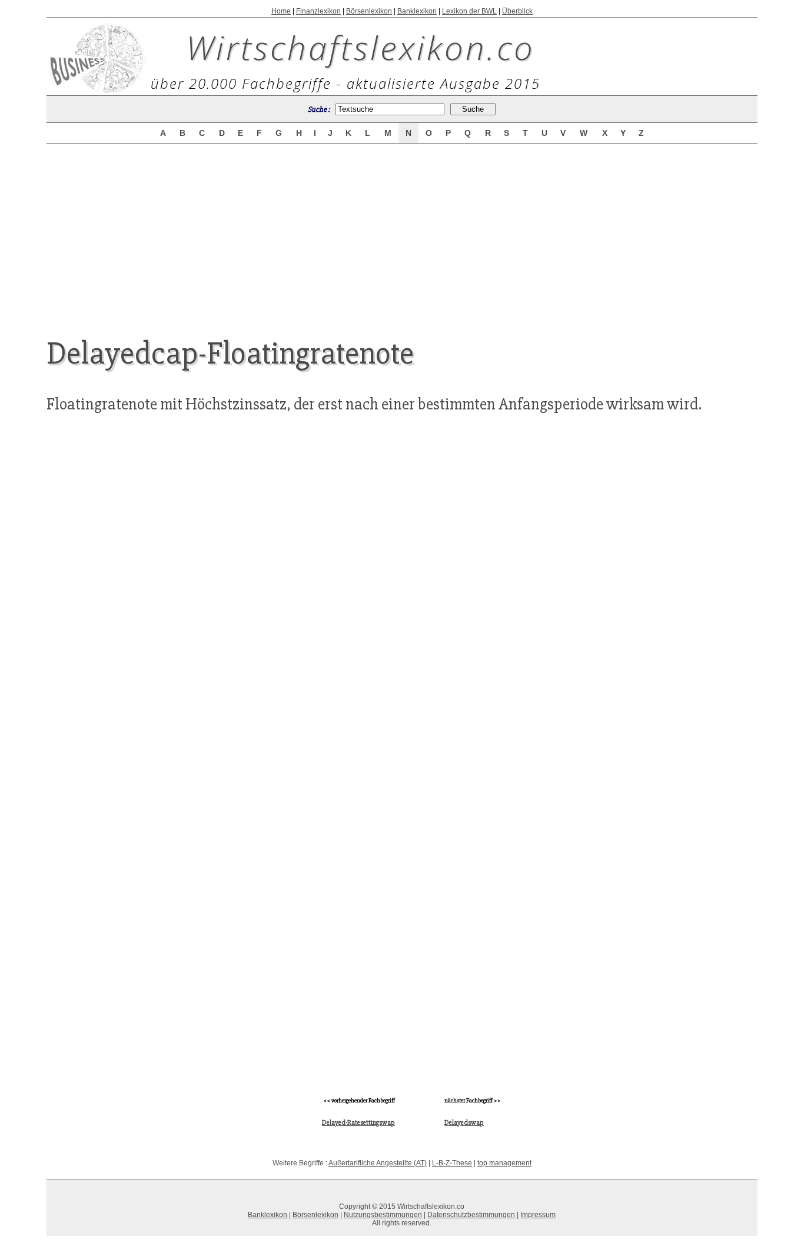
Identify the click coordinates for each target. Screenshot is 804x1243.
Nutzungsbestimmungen (383, 1215)
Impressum (538, 1215)
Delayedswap (464, 1122)
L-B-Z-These (452, 1163)
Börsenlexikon (369, 11)
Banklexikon (417, 11)
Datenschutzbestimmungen (471, 1215)
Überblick (517, 11)
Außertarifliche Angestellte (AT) (377, 1163)
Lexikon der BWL (469, 11)
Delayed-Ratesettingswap (358, 1122)
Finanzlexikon (318, 11)
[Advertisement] (402, 230)
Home (281, 11)
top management (504, 1163)
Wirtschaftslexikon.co (360, 47)
